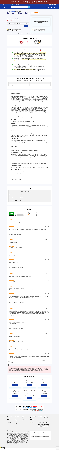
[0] (56, 7)
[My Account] (54, 7)
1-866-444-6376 (16, 4)
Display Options (14, 362)
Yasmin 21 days (22, 85)
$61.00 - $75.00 (43, 85)
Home (8, 11)
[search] (29, 7)
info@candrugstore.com (7, 4)
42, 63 (31, 85)
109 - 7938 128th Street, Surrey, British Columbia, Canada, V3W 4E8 (44, 425)
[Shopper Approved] (35, 13)
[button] (2, 448)
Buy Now (25, 26)
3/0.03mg (9, 26)
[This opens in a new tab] (21, 42)
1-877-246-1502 (44, 419)
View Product (15, 384)
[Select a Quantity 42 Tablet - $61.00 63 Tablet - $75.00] (18, 26)
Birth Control (12, 11)
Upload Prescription (52, 4)
